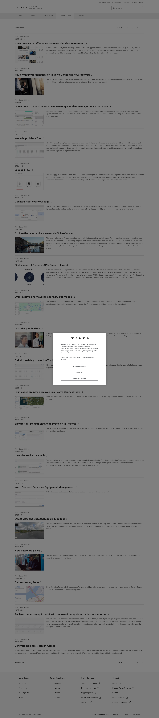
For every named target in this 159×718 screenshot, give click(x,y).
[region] (79, 359)
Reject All (79, 372)
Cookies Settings (79, 378)
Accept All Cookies (79, 366)
